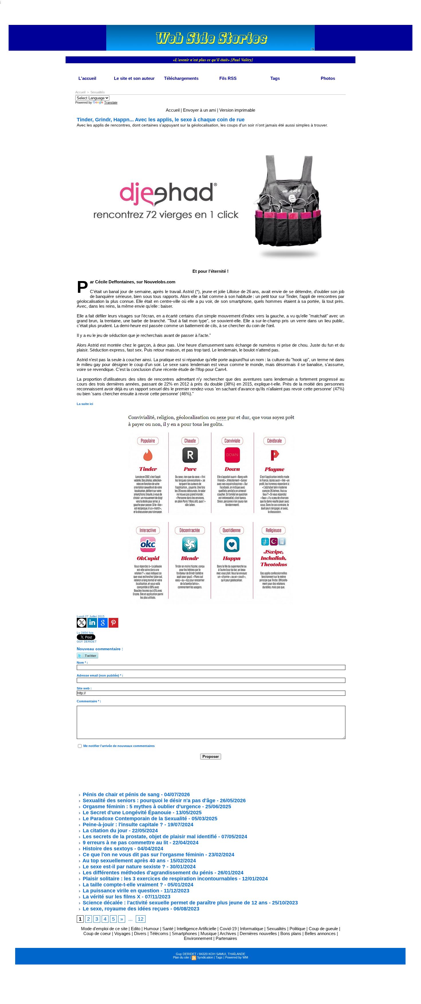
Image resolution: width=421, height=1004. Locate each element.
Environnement (198, 938)
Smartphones (184, 933)
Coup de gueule (323, 928)
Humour (151, 928)
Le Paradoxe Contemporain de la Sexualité (134, 818)
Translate (110, 102)
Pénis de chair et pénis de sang (120, 794)
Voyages (122, 933)
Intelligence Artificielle (196, 928)
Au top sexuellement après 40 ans (123, 860)
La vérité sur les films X (110, 897)
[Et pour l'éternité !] (210, 136)
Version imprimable (237, 110)
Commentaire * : (89, 701)
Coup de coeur (97, 933)
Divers (140, 933)
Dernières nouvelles (258, 933)
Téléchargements (181, 78)
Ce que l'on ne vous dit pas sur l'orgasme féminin (142, 854)
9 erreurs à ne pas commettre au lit (124, 842)
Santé (167, 928)
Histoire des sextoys (107, 848)
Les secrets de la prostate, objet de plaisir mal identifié (149, 836)
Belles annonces (320, 933)
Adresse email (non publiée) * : (100, 675)
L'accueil (87, 78)
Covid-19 (228, 928)
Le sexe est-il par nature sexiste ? (123, 866)
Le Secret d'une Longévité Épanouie (126, 812)
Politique (297, 928)
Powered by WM (236, 957)
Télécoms (159, 933)
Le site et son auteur (134, 78)
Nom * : (82, 662)
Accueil (80, 92)
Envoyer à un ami (199, 110)
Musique (208, 933)
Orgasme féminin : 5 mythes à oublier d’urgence (141, 806)
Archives (228, 933)
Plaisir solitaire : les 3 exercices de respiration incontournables (159, 879)
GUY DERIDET (87, 641)
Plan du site (181, 957)
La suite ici (85, 404)
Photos (328, 78)
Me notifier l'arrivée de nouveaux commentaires (119, 746)
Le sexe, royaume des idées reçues (125, 909)
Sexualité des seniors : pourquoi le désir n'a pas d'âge (148, 800)
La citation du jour (104, 830)
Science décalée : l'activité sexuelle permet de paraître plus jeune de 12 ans (174, 903)
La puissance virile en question (120, 891)
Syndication (205, 957)
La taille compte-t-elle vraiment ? (122, 885)
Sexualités (98, 92)
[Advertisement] (181, 775)
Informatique (251, 928)
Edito (136, 928)
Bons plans (290, 933)
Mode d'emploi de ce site (104, 928)
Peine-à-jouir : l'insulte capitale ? (122, 824)
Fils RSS (228, 78)
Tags (275, 78)
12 (140, 919)
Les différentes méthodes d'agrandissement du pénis (147, 872)
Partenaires (226, 938)
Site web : (84, 688)
